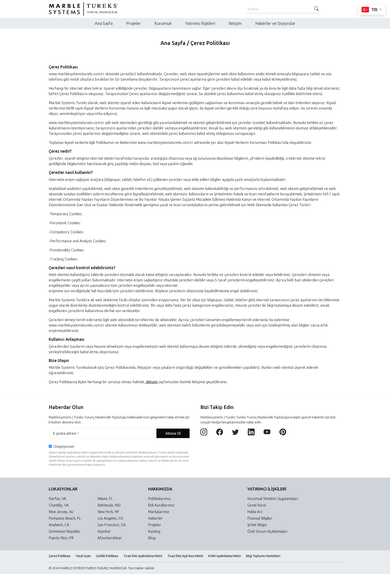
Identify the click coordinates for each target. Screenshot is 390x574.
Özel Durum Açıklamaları (267, 531)
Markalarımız (158, 512)
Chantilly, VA (59, 505)
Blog (152, 538)
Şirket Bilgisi (257, 525)
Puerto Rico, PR (61, 538)
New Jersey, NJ (61, 512)
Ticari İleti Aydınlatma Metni (142, 556)
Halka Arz (255, 512)
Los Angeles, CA (110, 518)
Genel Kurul (256, 505)
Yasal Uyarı (83, 556)
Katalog (154, 531)
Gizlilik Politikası (107, 556)
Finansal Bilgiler (259, 518)
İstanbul (104, 531)
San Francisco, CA (111, 525)
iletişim (151, 382)
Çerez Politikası (59, 556)
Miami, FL (105, 499)
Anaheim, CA (59, 525)
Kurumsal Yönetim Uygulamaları (272, 499)
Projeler (154, 525)
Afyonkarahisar (110, 538)
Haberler (155, 518)
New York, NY (108, 512)
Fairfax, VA (57, 499)
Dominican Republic (64, 531)
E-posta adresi (66, 433)
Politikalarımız (159, 499)
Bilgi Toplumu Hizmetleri (263, 556)
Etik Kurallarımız (161, 505)
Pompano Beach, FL (65, 518)
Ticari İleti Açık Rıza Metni (185, 556)
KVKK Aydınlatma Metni (224, 556)
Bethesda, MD (109, 505)
